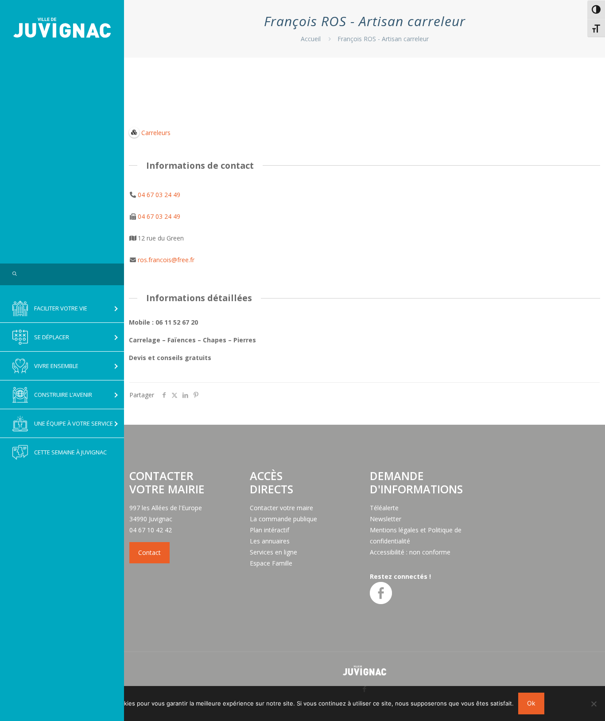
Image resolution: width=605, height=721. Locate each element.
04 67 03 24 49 (159, 194)
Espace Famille (271, 563)
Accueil (311, 39)
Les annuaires (270, 541)
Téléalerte (384, 508)
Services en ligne (273, 552)
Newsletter (385, 519)
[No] (593, 703)
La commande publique (283, 519)
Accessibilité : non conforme (410, 552)
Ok (531, 703)
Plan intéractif (269, 530)
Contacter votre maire (281, 508)
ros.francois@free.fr (166, 260)
